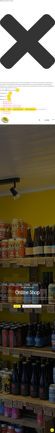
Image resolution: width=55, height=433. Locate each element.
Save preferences (30, 109)
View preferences (18, 109)
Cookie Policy (6, 111)
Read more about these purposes (12, 107)
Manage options (7, 101)
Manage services (7, 103)
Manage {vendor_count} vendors (12, 105)
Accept (3, 109)
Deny (9, 109)
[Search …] (39, 120)
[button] (27, 42)
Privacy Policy (7, 113)
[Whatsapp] (52, 430)
